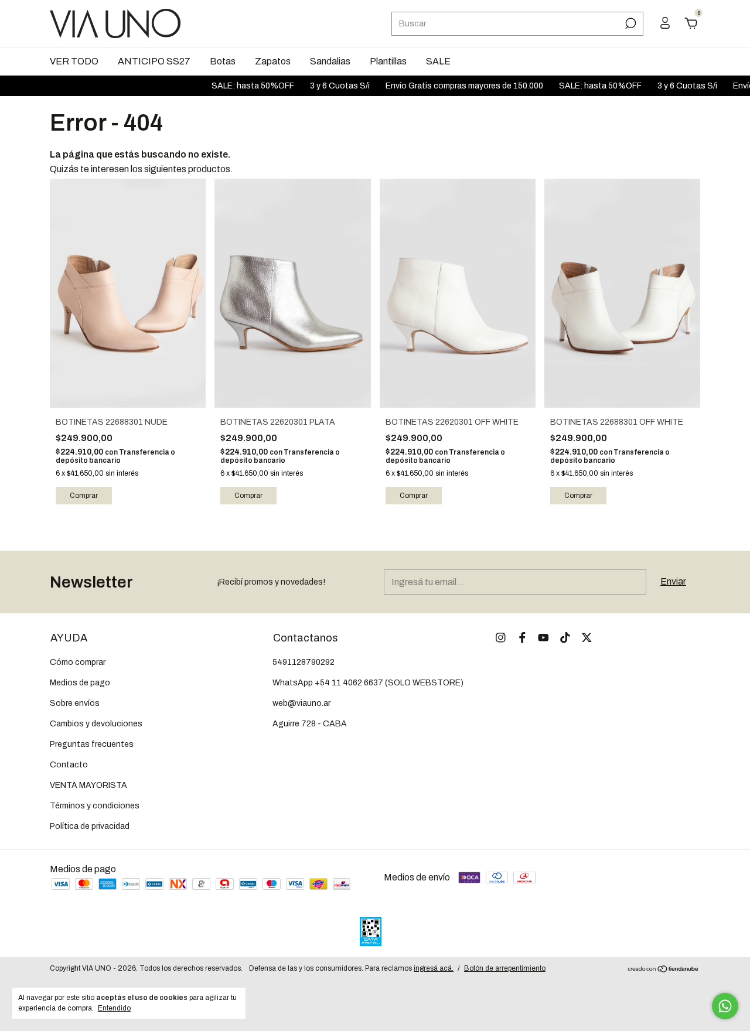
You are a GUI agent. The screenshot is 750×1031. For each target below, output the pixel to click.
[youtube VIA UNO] (543, 637)
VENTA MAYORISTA (88, 785)
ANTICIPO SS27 (154, 61)
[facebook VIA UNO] (522, 637)
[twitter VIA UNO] (586, 637)
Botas (223, 61)
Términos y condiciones (94, 805)
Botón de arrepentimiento (505, 968)
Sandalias (330, 61)
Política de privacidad (89, 826)
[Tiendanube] (663, 970)
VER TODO (74, 61)
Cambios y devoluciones (96, 723)
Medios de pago (80, 682)
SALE (438, 61)
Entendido (114, 1008)
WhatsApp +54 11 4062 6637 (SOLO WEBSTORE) (367, 682)
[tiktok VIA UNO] (565, 637)
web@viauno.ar (301, 703)
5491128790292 (303, 662)
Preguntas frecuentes (92, 744)
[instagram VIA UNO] (500, 637)
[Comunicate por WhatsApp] (725, 1006)
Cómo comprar (77, 662)
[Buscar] (629, 23)
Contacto (69, 764)
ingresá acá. (434, 968)
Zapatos (273, 61)
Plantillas (388, 61)
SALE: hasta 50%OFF (235, 85)
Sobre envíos (75, 703)
